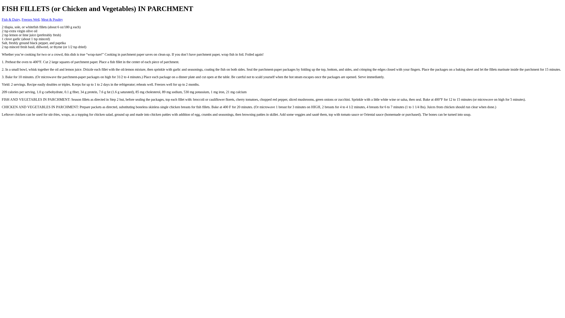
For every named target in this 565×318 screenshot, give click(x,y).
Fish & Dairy (11, 19)
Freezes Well (31, 19)
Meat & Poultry (52, 19)
